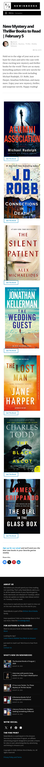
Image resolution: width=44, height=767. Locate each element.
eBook (15, 44)
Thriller (27, 44)
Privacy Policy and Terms (13, 757)
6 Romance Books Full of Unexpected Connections (21, 698)
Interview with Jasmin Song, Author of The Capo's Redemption (25, 674)
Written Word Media (30, 611)
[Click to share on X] (9, 562)
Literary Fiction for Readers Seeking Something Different (23, 710)
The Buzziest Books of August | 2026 (24, 662)
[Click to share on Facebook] (5, 562)
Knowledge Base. (24, 620)
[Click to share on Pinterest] (14, 562)
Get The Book (11, 159)
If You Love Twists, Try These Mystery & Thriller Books (23, 686)
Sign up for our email (11, 548)
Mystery (21, 44)
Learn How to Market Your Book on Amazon (20, 638)
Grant (15, 42)
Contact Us (8, 648)
